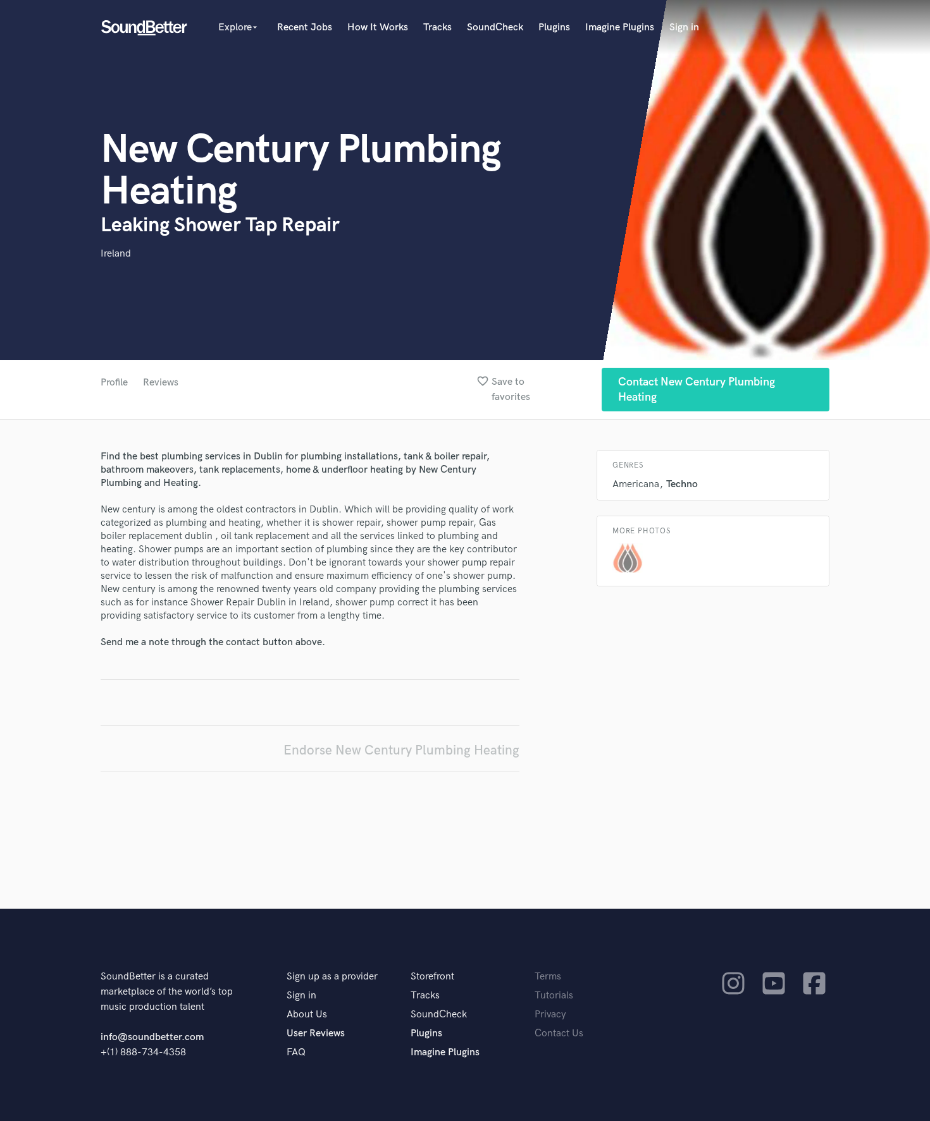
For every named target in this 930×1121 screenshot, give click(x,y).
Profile (114, 383)
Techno (682, 484)
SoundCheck (495, 27)
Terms (548, 977)
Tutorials (554, 996)
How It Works (377, 27)
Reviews (160, 383)
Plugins (554, 27)
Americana (635, 484)
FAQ (296, 1052)
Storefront (432, 977)
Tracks (437, 27)
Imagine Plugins (619, 27)
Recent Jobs (304, 27)
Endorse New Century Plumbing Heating (401, 750)
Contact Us (559, 1033)
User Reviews (316, 1033)
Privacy (550, 1015)
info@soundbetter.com (152, 1037)
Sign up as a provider (332, 977)
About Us (307, 1015)
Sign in (684, 27)
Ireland (116, 254)
